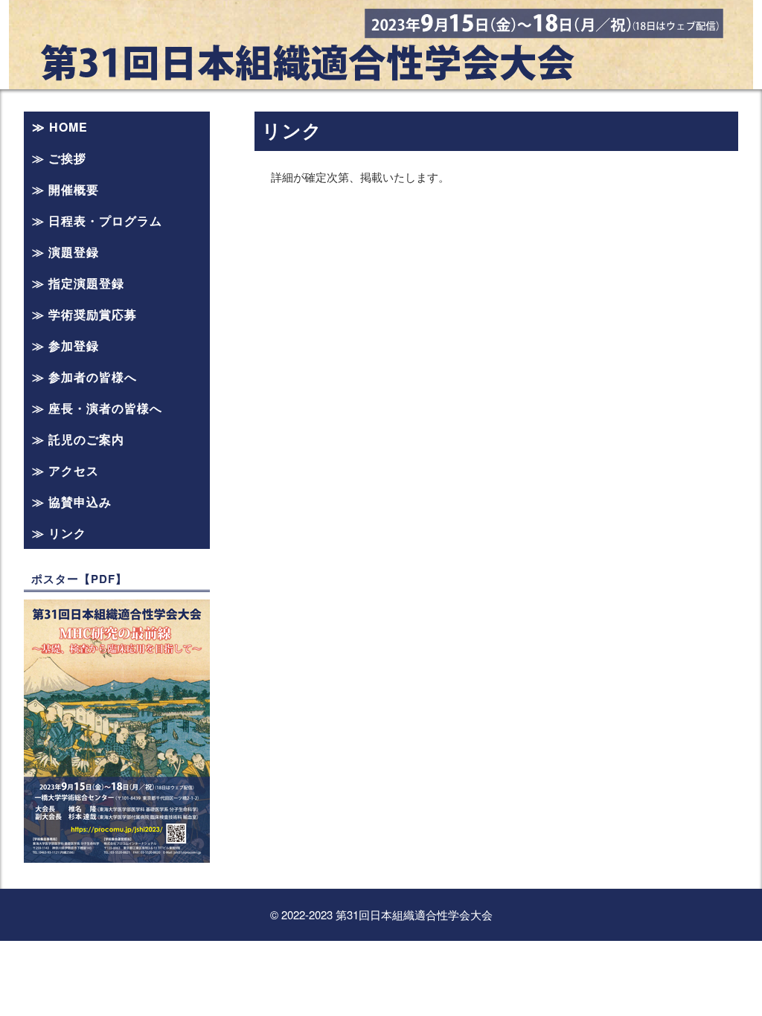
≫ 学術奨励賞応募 (84, 314)
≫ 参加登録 (65, 345)
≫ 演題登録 (65, 251)
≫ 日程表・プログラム (97, 220)
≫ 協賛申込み (72, 501)
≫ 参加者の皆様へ (84, 376)
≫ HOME (60, 126)
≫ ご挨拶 (59, 158)
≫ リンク (59, 532)
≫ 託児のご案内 (78, 439)
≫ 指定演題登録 (78, 283)
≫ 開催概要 (65, 189)
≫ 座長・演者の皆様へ (97, 408)
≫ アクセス (65, 470)
